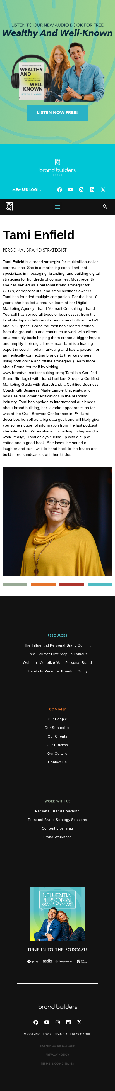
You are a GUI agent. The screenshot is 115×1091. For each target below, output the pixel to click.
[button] (57, 206)
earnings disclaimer (57, 1046)
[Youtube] (70, 189)
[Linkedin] (92, 189)
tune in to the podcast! (57, 950)
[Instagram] (81, 189)
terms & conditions (57, 1063)
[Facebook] (59, 189)
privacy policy (57, 1055)
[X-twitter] (103, 189)
